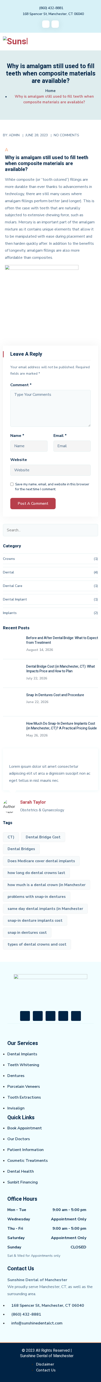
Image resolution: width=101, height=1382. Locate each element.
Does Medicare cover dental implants (41, 861)
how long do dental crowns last (36, 872)
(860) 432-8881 (51, 8)
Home (50, 90)
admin (14, 135)
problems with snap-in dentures (37, 896)
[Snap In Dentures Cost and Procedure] (13, 702)
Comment (21, 385)
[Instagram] (38, 1016)
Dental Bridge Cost (43, 837)
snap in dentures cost (27, 932)
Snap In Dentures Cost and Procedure (55, 695)
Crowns (9, 558)
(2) (96, 613)
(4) (96, 572)
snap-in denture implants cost (35, 920)
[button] (50, 160)
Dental (8, 572)
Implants (10, 613)
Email (60, 436)
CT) (11, 837)
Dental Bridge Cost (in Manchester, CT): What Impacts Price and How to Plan (60, 669)
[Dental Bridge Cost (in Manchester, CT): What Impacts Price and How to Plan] (13, 674)
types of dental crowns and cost (37, 944)
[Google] (50, 1016)
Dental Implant (15, 599)
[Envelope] (63, 1016)
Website (18, 460)
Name (17, 436)
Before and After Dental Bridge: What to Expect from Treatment (62, 640)
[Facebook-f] (25, 1016)
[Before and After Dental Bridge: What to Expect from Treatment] (13, 645)
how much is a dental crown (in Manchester (47, 884)
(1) (96, 558)
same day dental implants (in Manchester (45, 908)
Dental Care (12, 586)
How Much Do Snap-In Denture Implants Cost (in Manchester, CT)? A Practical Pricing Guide (61, 726)
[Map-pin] (76, 1016)
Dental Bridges (21, 848)
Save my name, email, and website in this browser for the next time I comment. (52, 486)
